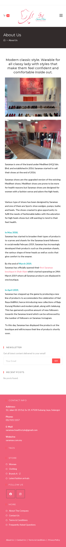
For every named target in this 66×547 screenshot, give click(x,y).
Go (56, 361)
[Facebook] (10, 493)
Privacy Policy (54, 540)
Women (12, 464)
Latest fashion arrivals (19, 478)
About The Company (19, 510)
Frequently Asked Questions (22, 524)
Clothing (13, 469)
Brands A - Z (15, 473)
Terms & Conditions (18, 520)
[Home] (4, 40)
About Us (10, 540)
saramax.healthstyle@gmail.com (21, 430)
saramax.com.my (14, 440)
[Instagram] (20, 493)
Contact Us (14, 515)
